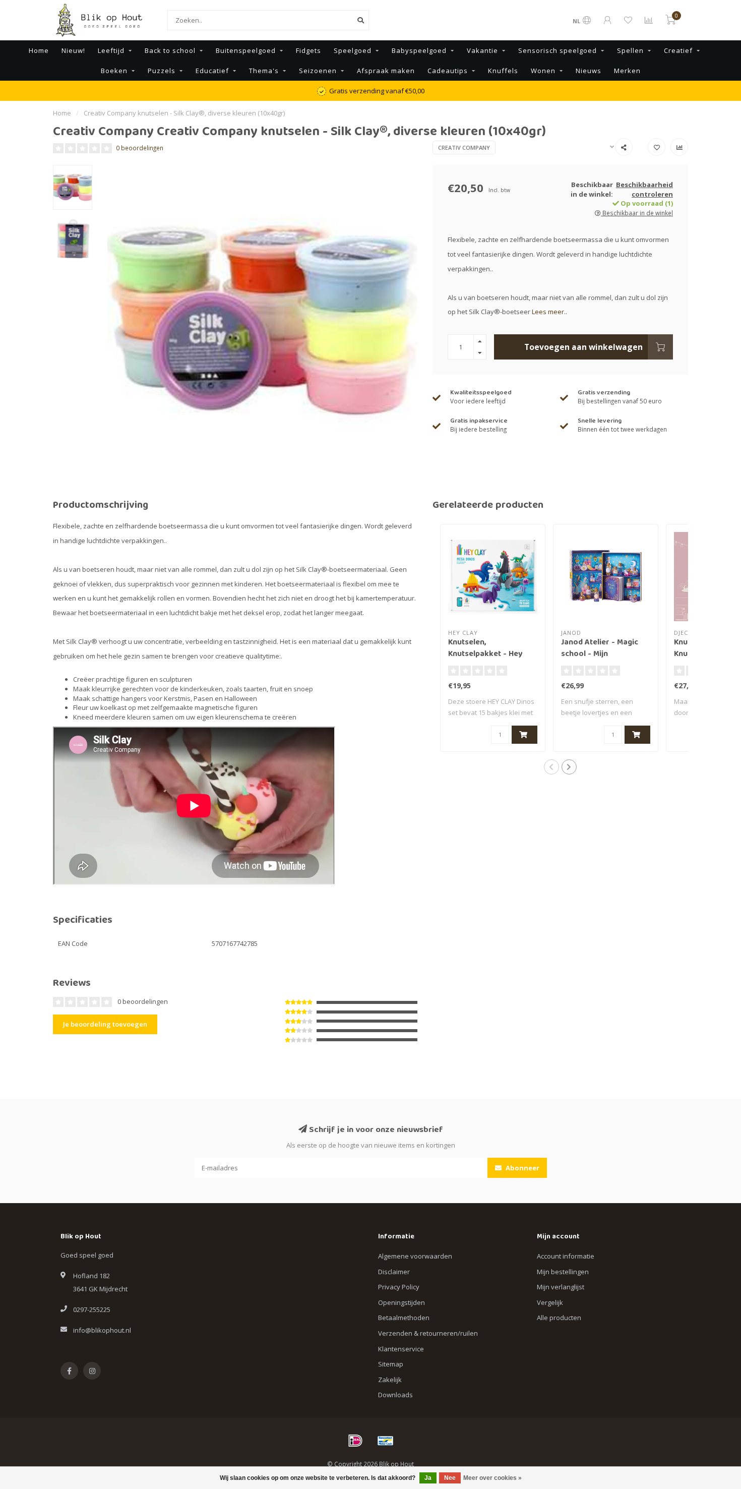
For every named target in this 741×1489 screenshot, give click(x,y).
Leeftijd (111, 50)
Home (39, 50)
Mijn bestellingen (563, 1271)
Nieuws (588, 70)
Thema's (264, 70)
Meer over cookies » (492, 1477)
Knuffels (503, 70)
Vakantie (482, 50)
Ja (427, 1477)
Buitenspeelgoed (246, 50)
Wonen (543, 70)
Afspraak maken (386, 70)
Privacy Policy (398, 1286)
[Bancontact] (385, 1440)
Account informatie (565, 1256)
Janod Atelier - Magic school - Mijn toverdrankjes (599, 654)
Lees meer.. (549, 311)
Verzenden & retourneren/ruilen (428, 1333)
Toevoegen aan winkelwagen (583, 346)
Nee (450, 1477)
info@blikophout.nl (102, 1330)
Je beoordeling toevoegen (105, 1024)
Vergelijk (550, 1302)
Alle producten (559, 1317)
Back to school (170, 50)
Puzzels (161, 70)
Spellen (630, 50)
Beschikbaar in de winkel (637, 213)
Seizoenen (318, 70)
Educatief (212, 70)
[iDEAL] (355, 1440)
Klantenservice (401, 1348)
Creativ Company (464, 147)
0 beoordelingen (139, 148)
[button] (551, 767)
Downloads (395, 1394)
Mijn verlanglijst (560, 1286)
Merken (627, 70)
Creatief (678, 50)
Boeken (114, 70)
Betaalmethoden (403, 1317)
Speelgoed (353, 50)
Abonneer (521, 1167)
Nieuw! (73, 50)
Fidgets (308, 50)
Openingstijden (401, 1302)
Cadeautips (447, 70)
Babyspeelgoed (419, 50)
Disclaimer (394, 1271)
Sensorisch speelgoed (557, 50)
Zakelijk (390, 1379)
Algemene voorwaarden (415, 1256)
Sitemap (390, 1363)
